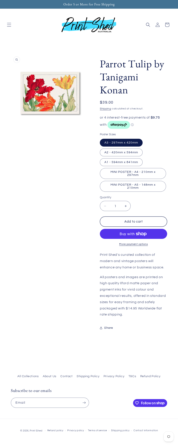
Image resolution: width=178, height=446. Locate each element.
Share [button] (108, 327)
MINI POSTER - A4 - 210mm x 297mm (133, 173)
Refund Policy (150, 376)
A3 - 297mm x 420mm (121, 142)
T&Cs (132, 376)
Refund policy (55, 430)
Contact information (146, 430)
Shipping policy (120, 430)
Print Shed (36, 430)
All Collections (28, 376)
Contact (66, 376)
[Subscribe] (84, 403)
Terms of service (97, 430)
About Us (49, 376)
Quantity (105, 197)
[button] (9, 25)
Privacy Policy (114, 376)
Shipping (105, 108)
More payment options (133, 244)
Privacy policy (75, 430)
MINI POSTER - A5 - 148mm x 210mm (133, 186)
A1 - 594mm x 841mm (121, 162)
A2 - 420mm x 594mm (121, 152)
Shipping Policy (88, 376)
